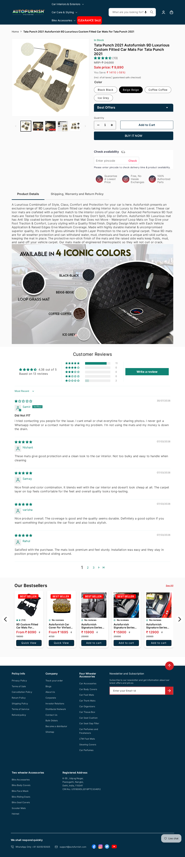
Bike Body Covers (21, 785)
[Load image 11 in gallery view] (63, 126)
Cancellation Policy (22, 692)
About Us (50, 692)
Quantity (99, 117)
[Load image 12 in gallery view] (75, 126)
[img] (23, 401)
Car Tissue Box (87, 712)
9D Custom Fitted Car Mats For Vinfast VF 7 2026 (27, 626)
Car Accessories (87, 683)
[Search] (152, 12)
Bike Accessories (21, 779)
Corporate (51, 697)
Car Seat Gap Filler (89, 723)
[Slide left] (16, 126)
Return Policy (19, 697)
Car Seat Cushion (88, 717)
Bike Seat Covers (21, 802)
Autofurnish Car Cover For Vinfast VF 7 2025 (60, 626)
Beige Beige (131, 89)
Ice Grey (103, 97)
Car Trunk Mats (87, 700)
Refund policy (19, 715)
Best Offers (106, 107)
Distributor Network (56, 709)
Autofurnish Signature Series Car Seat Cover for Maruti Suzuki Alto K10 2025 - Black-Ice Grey (158, 626)
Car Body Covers (88, 689)
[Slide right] (85, 126)
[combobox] (132, 12)
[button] (68, 4)
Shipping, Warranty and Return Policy (77, 194)
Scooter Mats (19, 808)
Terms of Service (20, 709)
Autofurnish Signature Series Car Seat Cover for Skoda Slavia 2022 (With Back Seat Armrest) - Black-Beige (125, 626)
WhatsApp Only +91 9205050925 (33, 846)
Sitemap (50, 732)
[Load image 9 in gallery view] (38, 126)
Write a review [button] (147, 371)
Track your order (54, 680)
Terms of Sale (19, 686)
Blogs (48, 686)
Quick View (28, 642)
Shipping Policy (20, 703)
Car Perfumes (86, 750)
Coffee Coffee (158, 89)
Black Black (105, 89)
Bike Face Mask (20, 791)
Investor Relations (55, 703)
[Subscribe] (169, 691)
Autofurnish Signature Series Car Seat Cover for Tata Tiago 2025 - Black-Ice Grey (92, 626)
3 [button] (93, 567)
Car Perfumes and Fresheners (88, 731)
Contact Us (51, 715)
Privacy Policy (19, 680)
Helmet (15, 813)
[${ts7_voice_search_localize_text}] (145, 12)
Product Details (28, 194)
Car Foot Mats (86, 694)
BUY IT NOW (133, 136)
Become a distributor (56, 726)
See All (169, 585)
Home (15, 31)
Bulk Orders (52, 720)
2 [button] (88, 567)
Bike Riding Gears (21, 796)
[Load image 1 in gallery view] (26, 126)
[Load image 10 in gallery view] (50, 126)
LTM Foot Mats (87, 738)
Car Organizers (87, 706)
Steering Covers (87, 744)
